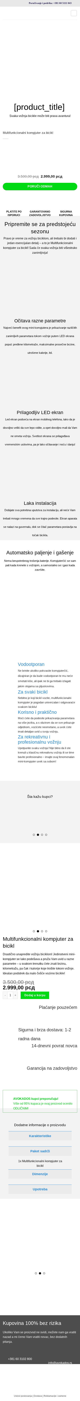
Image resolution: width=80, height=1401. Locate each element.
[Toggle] (5, 1136)
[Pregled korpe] (74, 13)
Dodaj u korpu (35, 995)
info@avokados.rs (60, 1362)
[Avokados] (35, 13)
